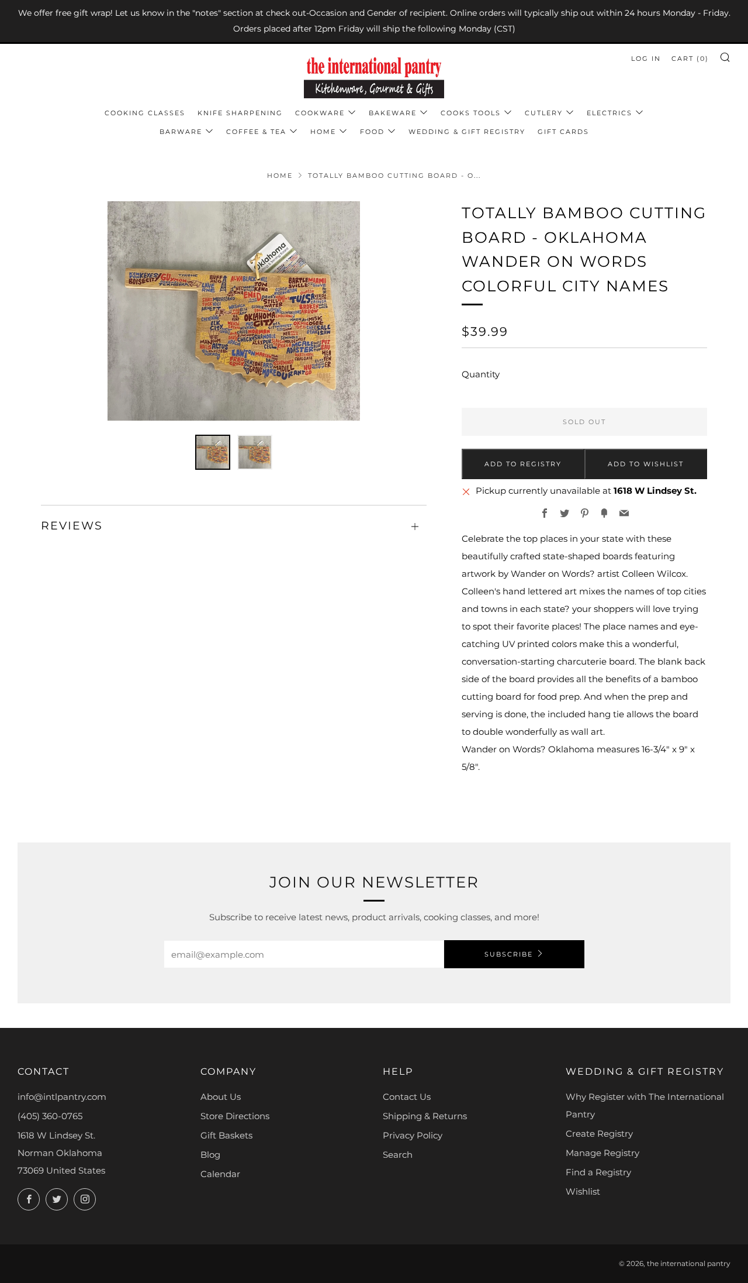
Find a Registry (598, 1172)
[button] (212, 452)
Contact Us (407, 1096)
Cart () (690, 58)
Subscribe (508, 954)
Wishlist (583, 1191)
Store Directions (234, 1116)
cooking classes (145, 113)
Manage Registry (602, 1152)
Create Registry (599, 1133)
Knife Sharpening (240, 113)
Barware (181, 132)
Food (372, 132)
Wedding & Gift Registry (466, 132)
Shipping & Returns (425, 1116)
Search (398, 1154)
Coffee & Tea (256, 132)
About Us (220, 1096)
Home (323, 132)
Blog (210, 1154)
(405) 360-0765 (50, 1116)
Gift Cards (563, 132)
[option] (234, 311)
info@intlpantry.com (62, 1096)
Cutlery (544, 113)
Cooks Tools (471, 113)
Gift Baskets (226, 1135)
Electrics (609, 113)
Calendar (220, 1173)
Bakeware (393, 113)
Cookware (320, 113)
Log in (646, 58)
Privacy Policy (412, 1135)
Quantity (481, 374)
